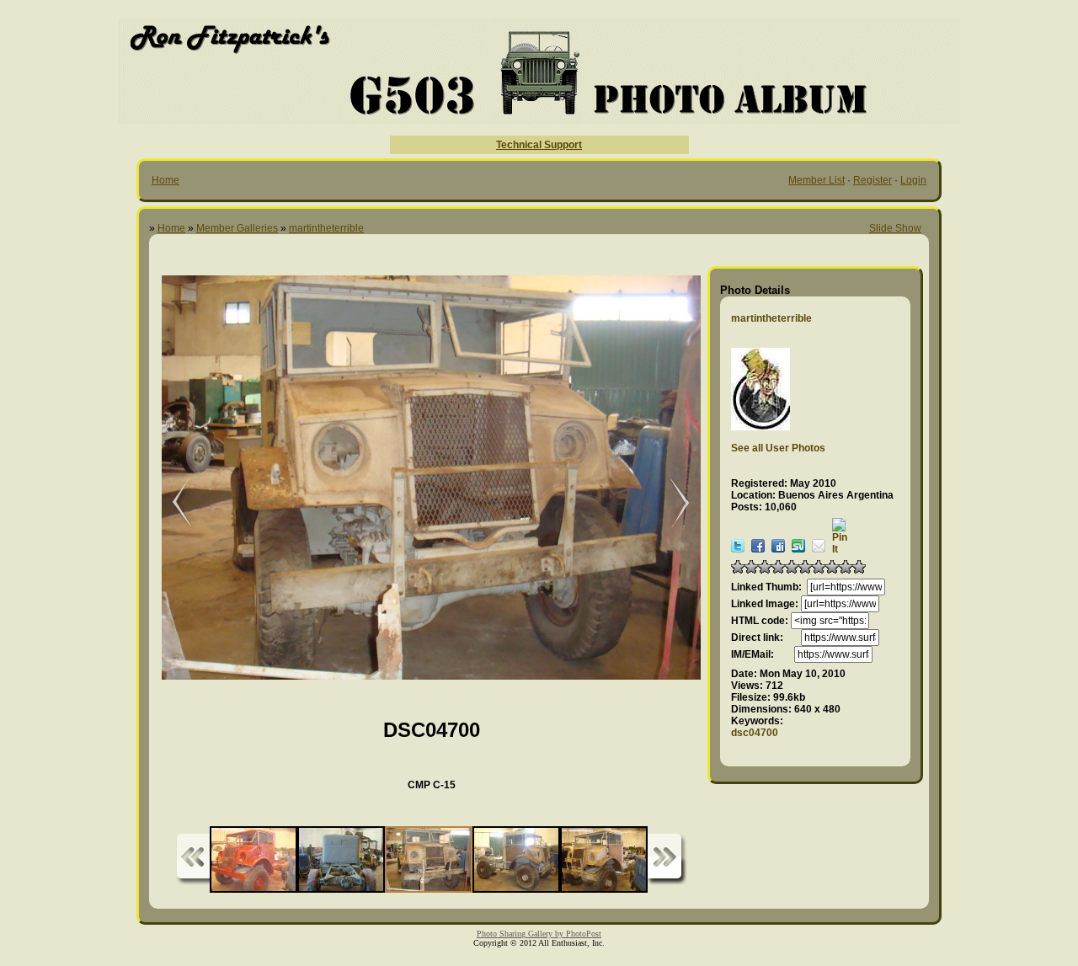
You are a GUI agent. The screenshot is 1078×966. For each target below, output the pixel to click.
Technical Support (539, 145)
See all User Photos (778, 448)
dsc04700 (754, 733)
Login (913, 180)
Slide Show (895, 228)
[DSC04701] (671, 503)
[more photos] (193, 859)
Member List (816, 180)
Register (872, 180)
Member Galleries (237, 228)
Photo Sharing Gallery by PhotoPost (539, 933)
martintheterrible (326, 228)
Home (165, 180)
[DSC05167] (170, 503)
